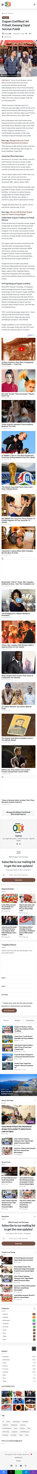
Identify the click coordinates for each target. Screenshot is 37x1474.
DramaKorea (16, 1421)
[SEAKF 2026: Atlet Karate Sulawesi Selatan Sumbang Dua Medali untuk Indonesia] (30, 1408)
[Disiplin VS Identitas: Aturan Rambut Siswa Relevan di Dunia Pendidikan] (7, 1029)
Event (4, 1330)
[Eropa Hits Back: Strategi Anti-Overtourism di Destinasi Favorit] (7, 1057)
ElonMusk (25, 1421)
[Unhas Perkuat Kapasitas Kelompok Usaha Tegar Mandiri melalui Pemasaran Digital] (7, 1141)
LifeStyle (22, 1428)
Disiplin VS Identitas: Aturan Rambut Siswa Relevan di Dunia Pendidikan (24, 1029)
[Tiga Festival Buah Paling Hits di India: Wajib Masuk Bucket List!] (6, 1401)
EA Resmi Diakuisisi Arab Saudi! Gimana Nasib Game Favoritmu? (9, 1180)
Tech (4, 1333)
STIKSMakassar (24, 1431)
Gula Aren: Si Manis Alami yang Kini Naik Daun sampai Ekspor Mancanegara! (24, 1150)
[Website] (17, 844)
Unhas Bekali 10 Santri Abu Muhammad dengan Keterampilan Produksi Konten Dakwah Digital (16, 1128)
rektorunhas (6, 1431)
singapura (14, 1431)
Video (4, 1336)
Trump (20, 1435)
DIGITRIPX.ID (18, 1457)
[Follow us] (34, 1349)
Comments (30, 1020)
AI (3, 1421)
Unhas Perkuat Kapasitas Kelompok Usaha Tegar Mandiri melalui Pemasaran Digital (23, 1141)
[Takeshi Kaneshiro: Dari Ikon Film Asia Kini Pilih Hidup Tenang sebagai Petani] (6, 1394)
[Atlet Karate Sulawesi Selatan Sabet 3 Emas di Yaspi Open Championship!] (7, 1048)
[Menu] (2, 5)
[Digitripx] (8, 4)
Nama (4, 978)
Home (5, 13)
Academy (6, 1323)
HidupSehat (14, 1425)
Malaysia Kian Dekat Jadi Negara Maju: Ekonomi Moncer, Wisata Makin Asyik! (26, 907)
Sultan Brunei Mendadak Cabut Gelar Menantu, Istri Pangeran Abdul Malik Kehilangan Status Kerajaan (9, 930)
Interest (10, 13)
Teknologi (5, 1435)
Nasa (29, 1428)
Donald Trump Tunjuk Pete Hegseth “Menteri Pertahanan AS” (23, 1065)
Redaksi (18, 1461)
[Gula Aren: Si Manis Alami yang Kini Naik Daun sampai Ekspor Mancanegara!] (7, 1151)
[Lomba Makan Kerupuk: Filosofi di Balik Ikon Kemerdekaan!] (10, 898)
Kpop (15, 1428)
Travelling (13, 1435)
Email (4, 986)
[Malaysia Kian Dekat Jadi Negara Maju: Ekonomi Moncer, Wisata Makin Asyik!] (27, 898)
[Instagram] (20, 844)
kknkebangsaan (7, 1428)
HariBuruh (5, 1425)
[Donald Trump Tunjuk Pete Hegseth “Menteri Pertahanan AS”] (7, 1066)
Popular (6, 1020)
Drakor (8, 1421)
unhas (27, 1435)
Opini (4, 1339)
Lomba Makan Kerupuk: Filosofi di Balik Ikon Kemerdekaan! (9, 906)
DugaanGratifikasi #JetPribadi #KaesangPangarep (18, 813)
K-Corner (5, 1327)
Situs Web (5, 994)
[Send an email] (10, 33)
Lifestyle (5, 1317)
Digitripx (18, 836)
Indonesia (22, 1425)
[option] (18, 1085)
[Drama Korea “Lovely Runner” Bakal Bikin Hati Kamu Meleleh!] (7, 1039)
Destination (6, 1320)
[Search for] (35, 5)
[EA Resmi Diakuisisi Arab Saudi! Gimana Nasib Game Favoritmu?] (9, 1171)
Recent (17, 1020)
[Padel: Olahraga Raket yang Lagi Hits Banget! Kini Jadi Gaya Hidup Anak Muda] (18, 1401)
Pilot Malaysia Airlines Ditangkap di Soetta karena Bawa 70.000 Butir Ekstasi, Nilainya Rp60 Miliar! (27, 930)
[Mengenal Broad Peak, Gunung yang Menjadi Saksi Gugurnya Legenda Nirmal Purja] (30, 1401)
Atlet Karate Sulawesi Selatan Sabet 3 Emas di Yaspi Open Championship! (23, 1047)
